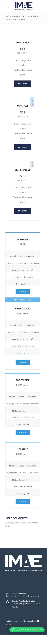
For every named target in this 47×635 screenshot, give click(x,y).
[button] (27, 629)
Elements (8, 19)
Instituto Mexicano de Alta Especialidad (20, 16)
